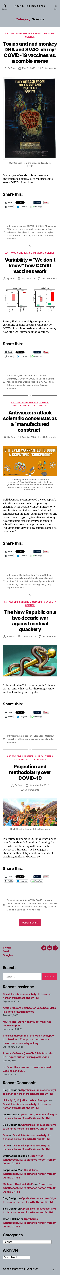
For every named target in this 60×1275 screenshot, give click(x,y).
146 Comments (49, 278)
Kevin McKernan (37, 229)
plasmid (26, 232)
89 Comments (49, 437)
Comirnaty (12, 378)
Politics (31, 759)
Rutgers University (16, 385)
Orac (13, 68)
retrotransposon (39, 232)
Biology (38, 33)
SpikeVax (44, 385)
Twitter (7, 947)
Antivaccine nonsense (18, 33)
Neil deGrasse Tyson (34, 581)
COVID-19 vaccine (47, 226)
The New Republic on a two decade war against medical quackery (30, 620)
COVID (31, 900)
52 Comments (49, 68)
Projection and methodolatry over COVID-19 (30, 772)
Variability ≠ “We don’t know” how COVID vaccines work (30, 265)
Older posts (30, 922)
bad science (39, 375)
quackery (35, 739)
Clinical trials (44, 756)
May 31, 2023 (28, 68)
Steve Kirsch (24, 584)
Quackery (50, 602)
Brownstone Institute (17, 900)
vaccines (11, 238)
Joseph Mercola (20, 229)
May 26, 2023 (28, 278)
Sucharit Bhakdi (22, 235)
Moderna (35, 381)
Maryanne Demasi (44, 578)
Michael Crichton (15, 581)
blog (21, 736)
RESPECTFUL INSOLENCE (30, 5)
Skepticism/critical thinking (29, 405)
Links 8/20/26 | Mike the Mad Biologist (26, 1100)
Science (30, 37)
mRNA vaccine (14, 232)
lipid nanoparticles (21, 381)
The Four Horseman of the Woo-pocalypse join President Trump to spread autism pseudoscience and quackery (28, 1039)
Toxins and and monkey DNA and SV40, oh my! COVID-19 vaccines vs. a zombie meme (30, 52)
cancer (22, 226)
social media (47, 739)
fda (33, 575)
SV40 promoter (45, 235)
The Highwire (38, 584)
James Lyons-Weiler (24, 578)
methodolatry (39, 906)
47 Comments (50, 636)
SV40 (34, 235)
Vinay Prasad (33, 909)
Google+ (8, 955)
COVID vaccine (28, 903)
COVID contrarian (44, 900)
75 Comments (32, 789)
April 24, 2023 (29, 437)
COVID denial (13, 903)
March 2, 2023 (29, 636)
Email (6, 951)
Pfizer (50, 381)
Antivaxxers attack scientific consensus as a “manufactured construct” (30, 421)
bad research (26, 375)
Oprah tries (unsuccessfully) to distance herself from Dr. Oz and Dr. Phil (29, 1159)
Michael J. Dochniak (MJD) (18, 1184)
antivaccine (12, 226)
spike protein (32, 385)
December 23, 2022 (39, 785)
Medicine (49, 33)
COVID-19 (32, 226)
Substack (21, 909)
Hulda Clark (38, 736)
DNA (9, 229)
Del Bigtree (24, 575)
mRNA (49, 229)
